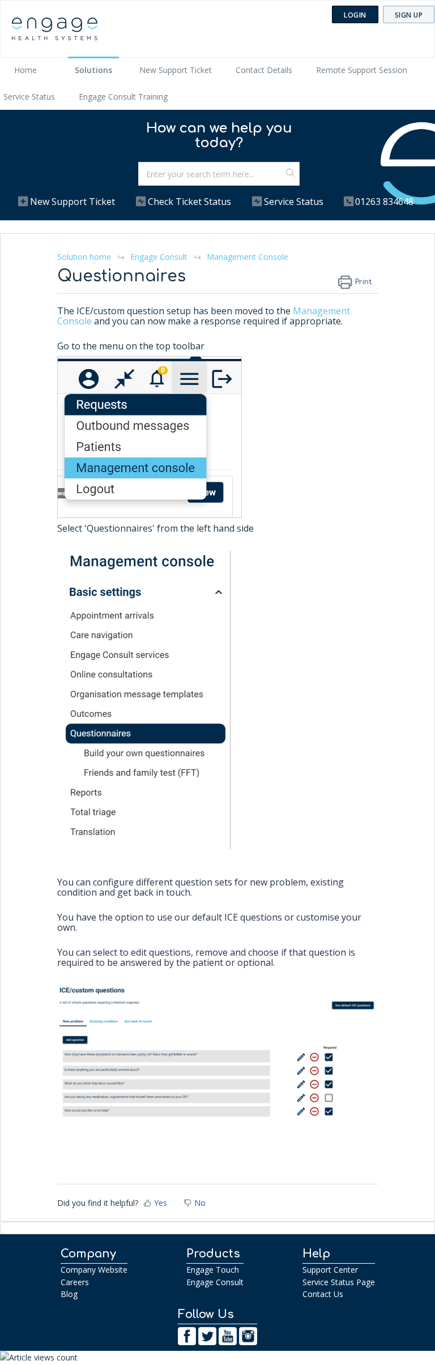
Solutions (93, 70)
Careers (75, 1282)
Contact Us (322, 1294)
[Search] (290, 173)
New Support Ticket (175, 70)
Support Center (330, 1269)
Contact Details (264, 70)
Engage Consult (158, 256)
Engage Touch (212, 1269)
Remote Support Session (361, 70)
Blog (69, 1294)
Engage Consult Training (123, 96)
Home (25, 70)
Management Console (247, 256)
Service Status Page (338, 1282)
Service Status (29, 96)
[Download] (196, 690)
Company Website (94, 1269)
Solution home (85, 256)
